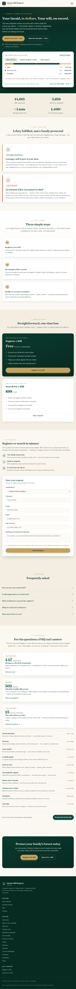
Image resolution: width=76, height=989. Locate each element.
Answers (5, 948)
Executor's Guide (7, 939)
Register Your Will (38, 370)
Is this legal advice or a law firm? (15, 594)
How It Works (6, 901)
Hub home (5, 920)
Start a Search (38, 416)
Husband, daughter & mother (28, 60)
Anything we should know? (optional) (17, 532)
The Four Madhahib (8, 951)
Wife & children (11, 60)
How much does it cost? (12, 614)
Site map (33, 981)
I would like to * (10, 487)
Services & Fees (7, 905)
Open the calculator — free (38, 38)
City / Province (10, 523)
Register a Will (6, 970)
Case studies (6, 936)
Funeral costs (6, 929)
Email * (8, 515)
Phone (8, 506)
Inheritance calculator (9, 932)
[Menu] (72, 3)
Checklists (5, 958)
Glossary (5, 945)
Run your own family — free (59, 84)
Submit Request (38, 550)
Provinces (5, 954)
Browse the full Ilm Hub (63, 817)
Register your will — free (13, 38)
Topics (4, 942)
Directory (5, 926)
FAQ (3, 908)
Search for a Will (47, 857)
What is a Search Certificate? (14, 607)
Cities (4, 961)
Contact (4, 911)
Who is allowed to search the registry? (18, 601)
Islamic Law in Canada (9, 923)
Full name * (9, 496)
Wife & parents (45, 60)
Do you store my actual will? (14, 588)
